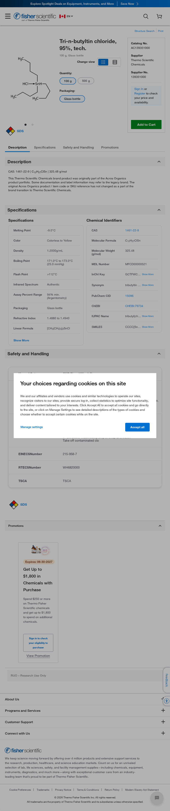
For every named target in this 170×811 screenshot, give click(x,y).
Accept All (137, 427)
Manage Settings (32, 427)
